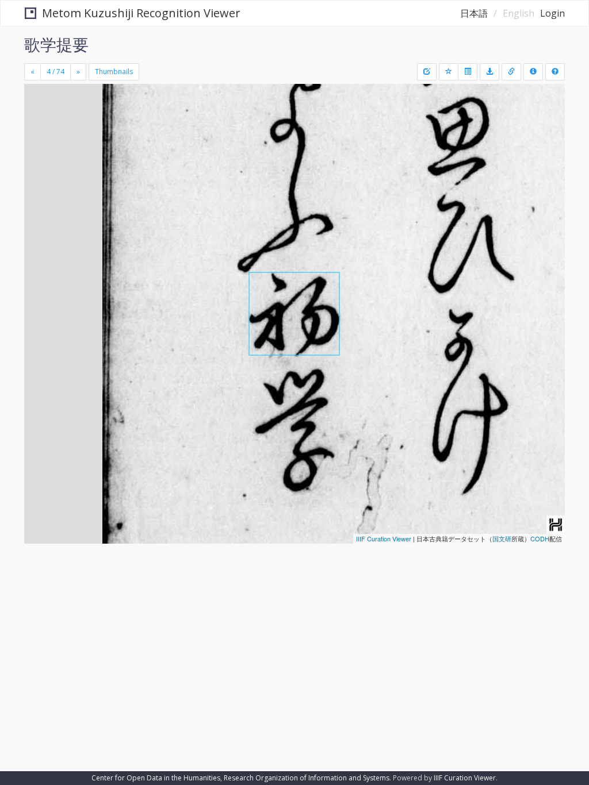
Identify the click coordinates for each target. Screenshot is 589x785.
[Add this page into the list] (448, 71)
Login (552, 13)
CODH (539, 538)
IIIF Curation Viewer (383, 538)
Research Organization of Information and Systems (306, 778)
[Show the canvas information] (511, 71)
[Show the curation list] (467, 71)
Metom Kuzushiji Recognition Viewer (141, 13)
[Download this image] (489, 71)
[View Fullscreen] (39, 142)
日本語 (474, 13)
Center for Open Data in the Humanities (155, 778)
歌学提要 (56, 44)
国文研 (501, 538)
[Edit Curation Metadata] (427, 71)
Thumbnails (114, 71)
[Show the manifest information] (533, 71)
